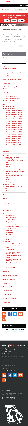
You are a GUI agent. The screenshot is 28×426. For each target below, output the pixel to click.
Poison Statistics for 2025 (14, 147)
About (5, 67)
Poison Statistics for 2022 (14, 140)
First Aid (7, 241)
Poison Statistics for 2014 (14, 123)
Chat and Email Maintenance (12, 79)
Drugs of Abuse (11, 222)
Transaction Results (9, 287)
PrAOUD (8, 177)
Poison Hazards (10, 215)
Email (22, 20)
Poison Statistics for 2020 (14, 136)
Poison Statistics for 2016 (14, 127)
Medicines (9, 230)
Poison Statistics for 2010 (14, 114)
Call (7, 20)
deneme (6, 151)
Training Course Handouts (14, 182)
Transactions (7, 290)
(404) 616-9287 (6, 398)
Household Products (12, 226)
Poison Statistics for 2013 (14, 121)
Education (6, 155)
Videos (7, 190)
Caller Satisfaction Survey (13, 98)
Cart (6, 206)
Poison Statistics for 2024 (14, 145)
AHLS (7, 162)
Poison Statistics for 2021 (14, 138)
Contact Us (8, 94)
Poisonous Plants (11, 237)
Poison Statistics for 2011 (14, 117)
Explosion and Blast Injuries (15, 171)
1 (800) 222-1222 (12, 368)
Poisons (5, 214)
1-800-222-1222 (16, 16)
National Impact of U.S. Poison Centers (13, 252)
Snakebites (9, 265)
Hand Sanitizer (10, 267)
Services (7, 71)
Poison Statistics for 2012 (14, 119)
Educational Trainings (12, 157)
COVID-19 (9, 248)
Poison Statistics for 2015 (14, 125)
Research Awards (9, 279)
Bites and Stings (11, 217)
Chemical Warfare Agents (14, 169)
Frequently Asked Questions (14, 73)
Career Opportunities (11, 96)
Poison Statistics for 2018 (14, 132)
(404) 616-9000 (10, 370)
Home (5, 198)
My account (7, 210)
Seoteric (14, 358)
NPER (7, 173)
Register (6, 271)
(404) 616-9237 (6, 390)
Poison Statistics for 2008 (14, 110)
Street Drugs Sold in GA (13, 263)
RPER (7, 180)
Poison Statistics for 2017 (14, 129)
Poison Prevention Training (14, 175)
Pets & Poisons (10, 235)
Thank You (6, 283)
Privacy (7, 75)
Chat (15, 20)
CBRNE (8, 167)
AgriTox (8, 164)
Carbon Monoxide (11, 219)
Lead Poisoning (11, 228)
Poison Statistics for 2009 (14, 112)
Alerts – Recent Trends (12, 246)
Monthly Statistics (10, 108)
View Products (9, 204)
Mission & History (10, 68)
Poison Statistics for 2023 (14, 142)
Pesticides (9, 232)
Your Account (7, 294)
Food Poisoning (11, 224)
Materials (6, 202)
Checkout (6, 83)
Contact (5, 92)
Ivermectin (10, 249)
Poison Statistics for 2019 (14, 134)
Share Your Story (10, 100)
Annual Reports (9, 106)
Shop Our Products (9, 298)
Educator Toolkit (10, 184)
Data (4, 104)
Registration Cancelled (10, 275)
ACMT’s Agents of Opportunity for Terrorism (14, 159)
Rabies (8, 239)
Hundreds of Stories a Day (13, 244)
